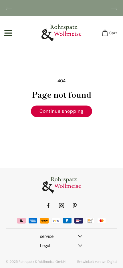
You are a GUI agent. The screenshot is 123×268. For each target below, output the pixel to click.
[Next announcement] (114, 8)
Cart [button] (111, 32)
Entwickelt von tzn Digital (97, 261)
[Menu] (8, 33)
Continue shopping (61, 111)
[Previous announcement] (9, 8)
